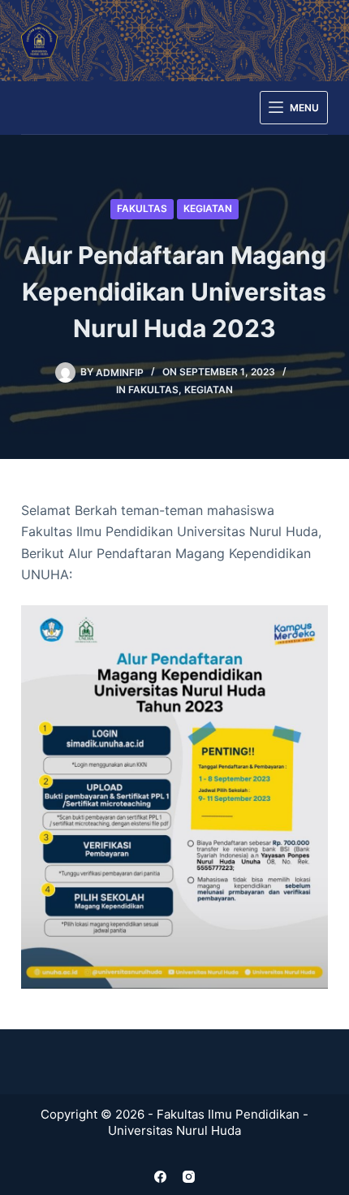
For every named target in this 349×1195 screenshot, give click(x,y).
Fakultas (142, 208)
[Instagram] (189, 1177)
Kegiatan (207, 208)
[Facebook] (160, 1177)
